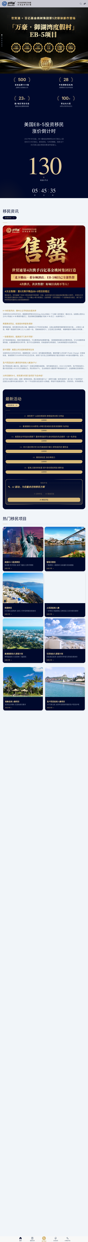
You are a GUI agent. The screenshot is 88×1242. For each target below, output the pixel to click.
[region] (44, 40)
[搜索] (81, 4)
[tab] (1, 34)
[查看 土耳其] (44, 40)
